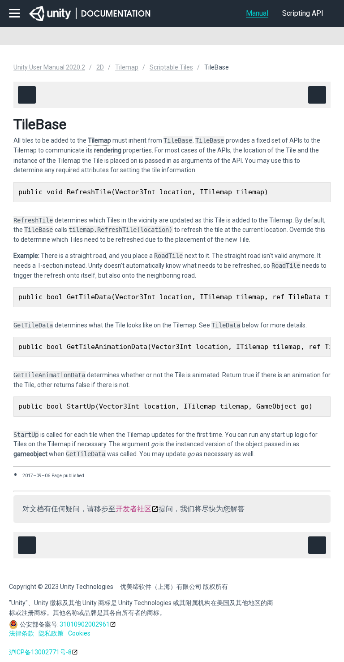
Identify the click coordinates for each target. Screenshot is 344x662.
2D (100, 67)
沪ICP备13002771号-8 (40, 652)
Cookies (79, 633)
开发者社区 (133, 509)
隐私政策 (51, 633)
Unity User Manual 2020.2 (49, 67)
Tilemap (126, 67)
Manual (257, 13)
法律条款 (21, 633)
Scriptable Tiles (171, 67)
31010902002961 (85, 624)
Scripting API (302, 13)
